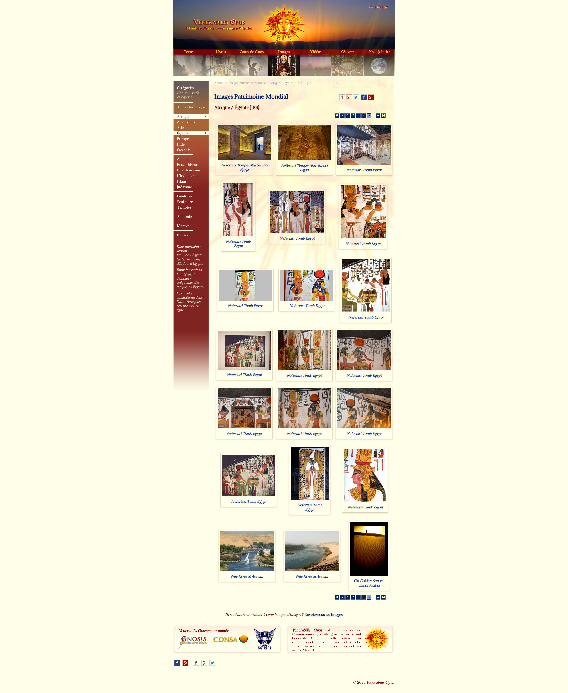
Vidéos (315, 51)
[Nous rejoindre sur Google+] (371, 97)
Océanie (184, 150)
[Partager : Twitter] (356, 97)
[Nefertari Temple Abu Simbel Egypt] (244, 159)
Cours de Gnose (252, 51)
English (371, 7)
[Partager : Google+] (349, 97)
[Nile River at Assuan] (247, 571)
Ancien (183, 159)
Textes (189, 51)
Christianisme (188, 170)
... (382, 84)
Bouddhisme (187, 164)
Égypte (182, 133)
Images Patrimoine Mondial (247, 83)
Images (284, 51)
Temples (184, 207)
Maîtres (183, 226)
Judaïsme (184, 187)
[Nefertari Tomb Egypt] (364, 164)
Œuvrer (347, 51)
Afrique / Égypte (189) (284, 83)
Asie (180, 127)
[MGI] (265, 639)
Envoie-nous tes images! (323, 614)
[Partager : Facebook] (342, 97)
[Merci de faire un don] (376, 639)
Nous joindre (379, 51)
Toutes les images (191, 107)
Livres (221, 51)
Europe (183, 138)
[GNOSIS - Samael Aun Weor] (192, 642)
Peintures (184, 196)
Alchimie (184, 216)
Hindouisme (187, 175)
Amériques (186, 122)
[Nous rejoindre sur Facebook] (364, 97)
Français (386, 7)
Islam (181, 181)
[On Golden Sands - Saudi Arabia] (369, 575)
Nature (182, 235)
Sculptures (185, 201)
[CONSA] (230, 639)
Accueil (219, 25)
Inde (181, 144)
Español (379, 7)
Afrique (183, 116)
